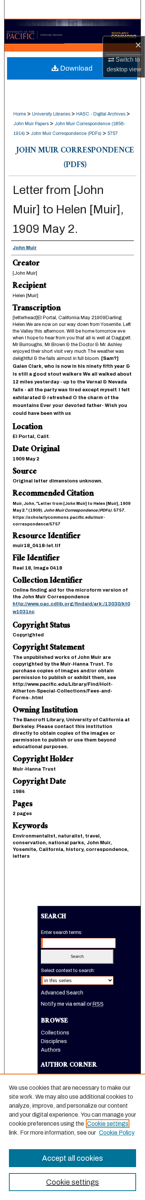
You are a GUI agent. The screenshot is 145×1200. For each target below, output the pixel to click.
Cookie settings (107, 1123)
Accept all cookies (72, 1158)
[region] (72, 1137)
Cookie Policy (117, 1132)
